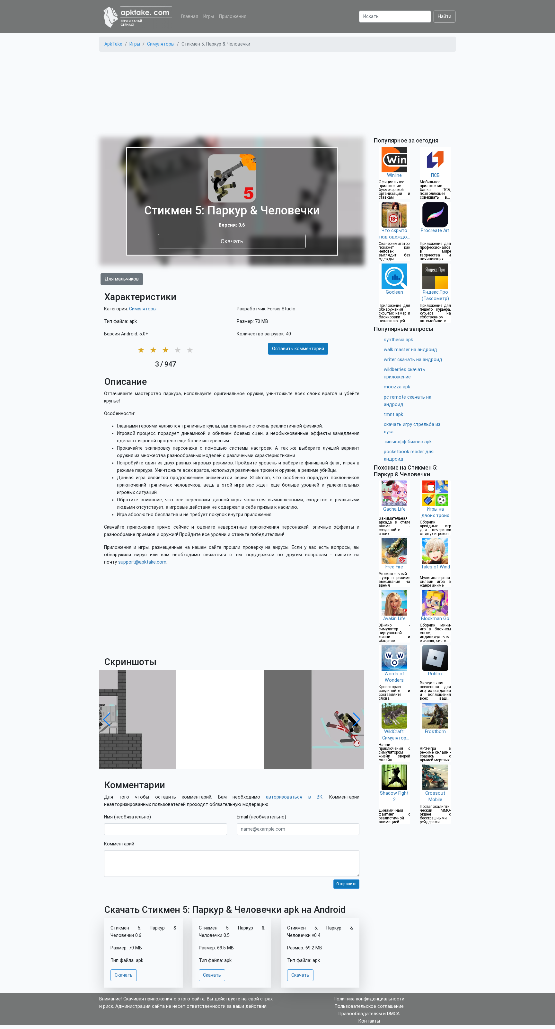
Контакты (369, 1021)
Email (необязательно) (261, 817)
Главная (189, 16)
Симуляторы (142, 309)
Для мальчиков (122, 279)
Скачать (232, 241)
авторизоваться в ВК (294, 797)
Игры (208, 16)
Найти (444, 16)
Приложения (232, 16)
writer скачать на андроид (413, 359)
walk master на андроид (410, 349)
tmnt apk (393, 414)
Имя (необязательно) (127, 817)
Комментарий (119, 844)
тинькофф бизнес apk (408, 442)
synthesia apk (398, 339)
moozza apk (397, 387)
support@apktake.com (142, 562)
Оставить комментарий (298, 348)
